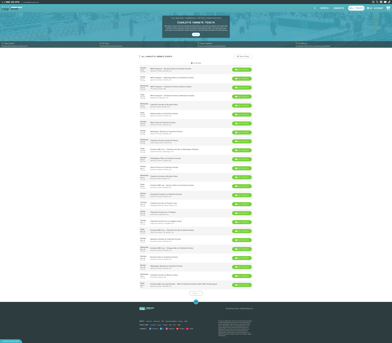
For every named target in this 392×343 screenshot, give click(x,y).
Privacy (180, 321)
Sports (325, 8)
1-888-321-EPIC (12, 2)
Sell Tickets (356, 8)
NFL (174, 325)
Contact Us (156, 321)
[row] (196, 69)
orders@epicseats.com (31, 2)
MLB (170, 325)
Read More (196, 34)
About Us (149, 321)
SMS (185, 321)
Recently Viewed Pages (11, 341)
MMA (178, 325)
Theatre (165, 325)
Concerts (338, 8)
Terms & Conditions (171, 321)
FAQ (162, 321)
